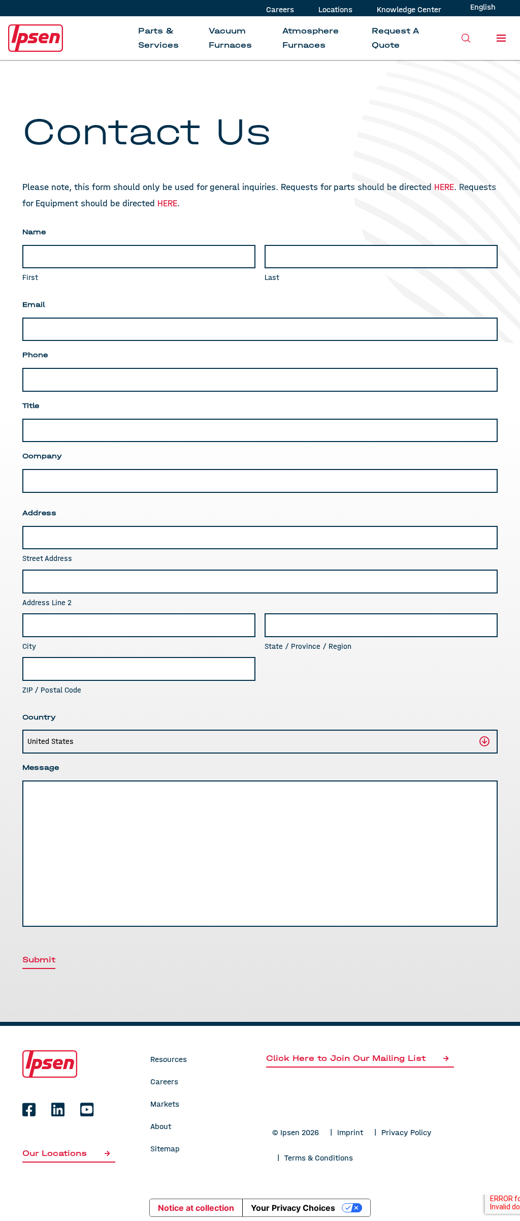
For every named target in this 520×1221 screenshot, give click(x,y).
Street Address (47, 558)
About (160, 1126)
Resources (168, 1059)
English (483, 7)
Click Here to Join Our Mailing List (346, 1058)
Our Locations (56, 1153)
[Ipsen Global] (49, 1063)
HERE (167, 203)
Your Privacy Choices (293, 1208)
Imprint (350, 1132)
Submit (38, 959)
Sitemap (165, 1148)
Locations (335, 9)
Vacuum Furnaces (230, 38)
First (30, 277)
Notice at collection (196, 1208)
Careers (280, 9)
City (29, 646)
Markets (164, 1104)
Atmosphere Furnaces (310, 38)
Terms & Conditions (318, 1158)
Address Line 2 (47, 602)
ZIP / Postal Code (51, 690)
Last (272, 277)
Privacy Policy (406, 1132)
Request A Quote (395, 38)
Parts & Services (158, 38)
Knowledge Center (409, 9)
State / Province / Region (308, 646)
